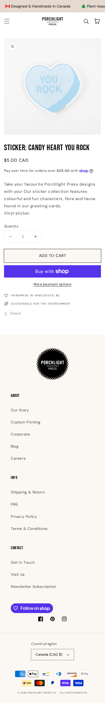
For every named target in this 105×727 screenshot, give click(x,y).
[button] (7, 21)
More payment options (52, 284)
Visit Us (18, 574)
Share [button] (15, 313)
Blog (15, 446)
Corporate (20, 434)
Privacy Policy (24, 516)
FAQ (14, 504)
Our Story (20, 410)
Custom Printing (26, 422)
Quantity (11, 226)
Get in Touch (23, 562)
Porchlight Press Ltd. (42, 692)
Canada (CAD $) (49, 654)
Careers (18, 458)
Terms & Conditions (29, 528)
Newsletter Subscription (33, 586)
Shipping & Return (28, 492)
